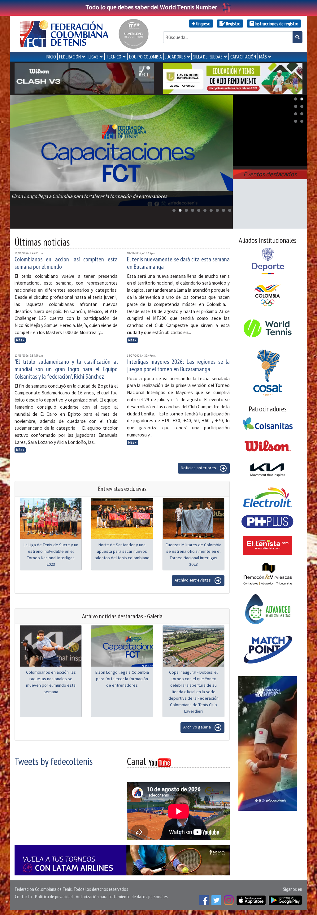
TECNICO (113, 57)
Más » (20, 340)
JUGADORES (175, 57)
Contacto (23, 896)
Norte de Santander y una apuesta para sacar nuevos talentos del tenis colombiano (122, 551)
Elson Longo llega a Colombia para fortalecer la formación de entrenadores (122, 678)
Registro (233, 23)
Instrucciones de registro (276, 23)
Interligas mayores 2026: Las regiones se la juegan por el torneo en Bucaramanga (178, 365)
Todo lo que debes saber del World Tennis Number (151, 7)
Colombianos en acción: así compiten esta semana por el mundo (66, 263)
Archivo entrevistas (193, 580)
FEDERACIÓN (70, 57)
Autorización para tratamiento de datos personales (122, 896)
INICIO (51, 57)
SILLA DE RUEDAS (208, 57)
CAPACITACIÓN (243, 57)
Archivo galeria (197, 727)
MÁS (263, 57)
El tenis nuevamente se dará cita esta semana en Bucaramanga (178, 263)
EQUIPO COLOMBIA (145, 57)
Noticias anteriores (199, 467)
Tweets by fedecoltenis (54, 761)
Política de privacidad (54, 896)
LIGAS (93, 57)
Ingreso (204, 23)
